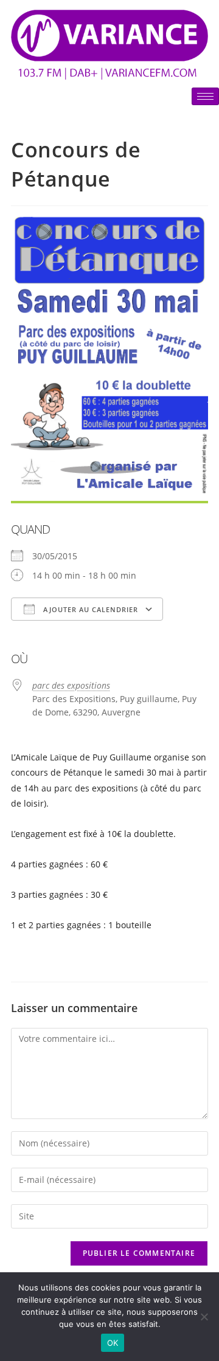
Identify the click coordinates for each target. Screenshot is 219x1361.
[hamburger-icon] (205, 96)
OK (113, 1343)
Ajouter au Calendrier (89, 609)
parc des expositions (71, 685)
